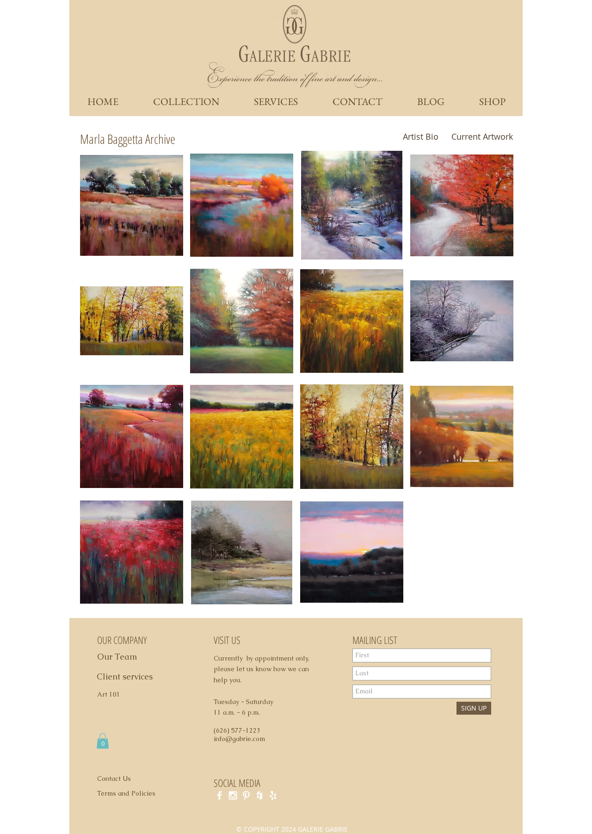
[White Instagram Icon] (233, 795)
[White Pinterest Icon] (246, 795)
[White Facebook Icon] (219, 795)
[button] (131, 205)
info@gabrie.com (239, 739)
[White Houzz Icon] (259, 795)
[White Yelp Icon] (273, 795)
